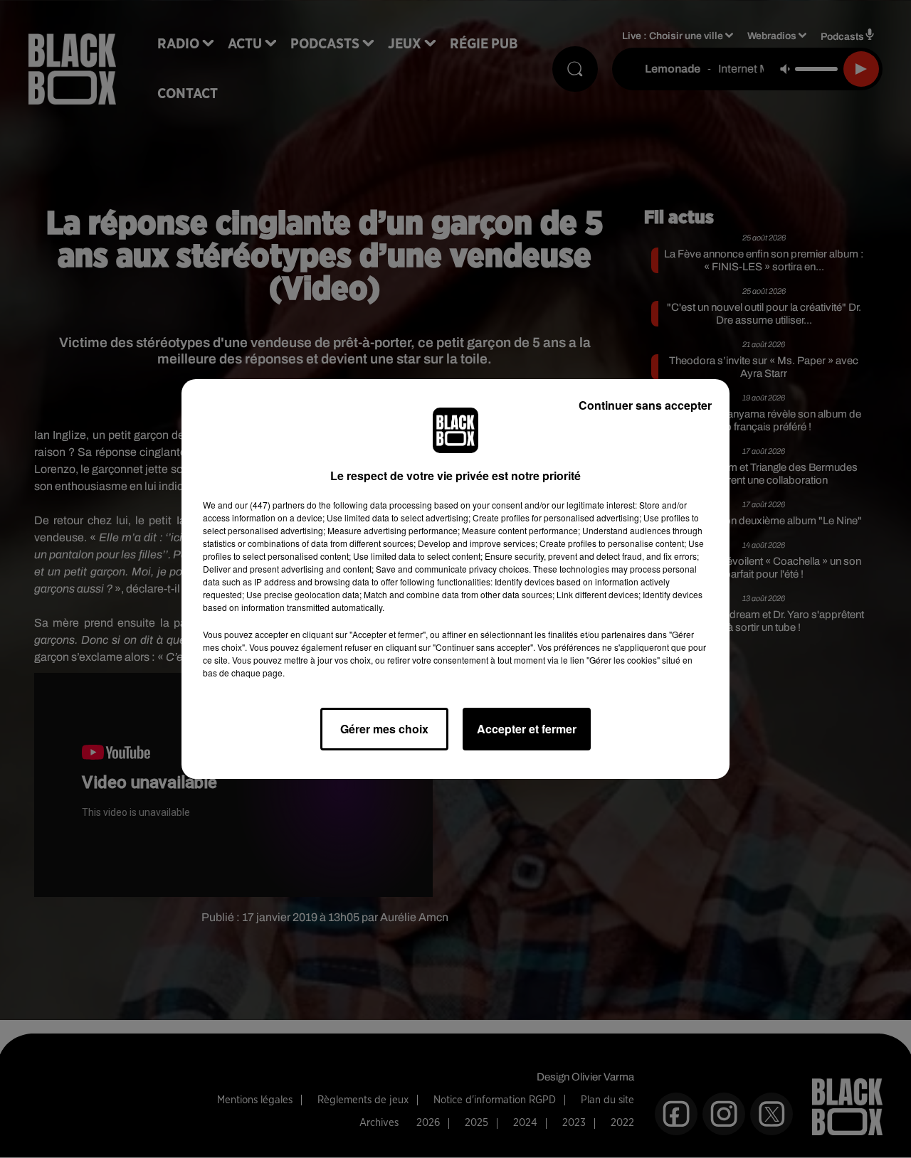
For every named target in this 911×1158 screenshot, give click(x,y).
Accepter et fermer (526, 729)
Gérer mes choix (384, 729)
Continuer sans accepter (645, 405)
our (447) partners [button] (270, 505)
